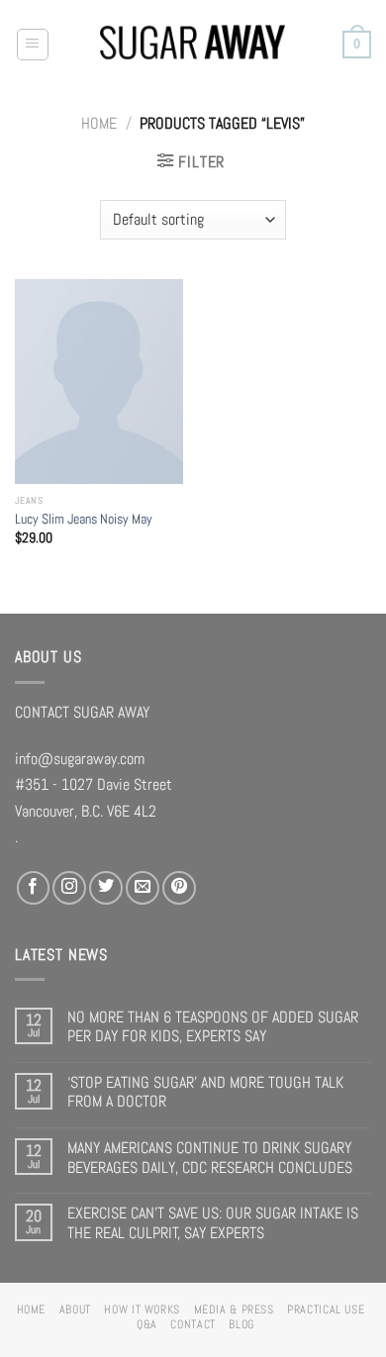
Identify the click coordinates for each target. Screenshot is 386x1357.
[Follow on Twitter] (106, 888)
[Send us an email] (142, 888)
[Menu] (33, 45)
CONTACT (192, 1324)
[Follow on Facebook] (33, 888)
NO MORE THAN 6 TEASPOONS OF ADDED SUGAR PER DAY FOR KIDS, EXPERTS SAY (212, 1027)
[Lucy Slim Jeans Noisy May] (99, 381)
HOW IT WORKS (142, 1309)
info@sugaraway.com (80, 758)
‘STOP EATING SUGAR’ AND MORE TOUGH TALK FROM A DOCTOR (205, 1092)
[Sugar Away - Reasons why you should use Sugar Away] (193, 45)
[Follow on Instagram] (69, 888)
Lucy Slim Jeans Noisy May (83, 519)
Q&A (147, 1324)
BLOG (241, 1324)
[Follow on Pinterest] (179, 888)
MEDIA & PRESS (234, 1309)
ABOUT (75, 1309)
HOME (32, 1309)
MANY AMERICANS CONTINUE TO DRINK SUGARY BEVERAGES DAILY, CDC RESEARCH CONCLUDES (209, 1157)
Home (99, 123)
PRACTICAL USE (325, 1309)
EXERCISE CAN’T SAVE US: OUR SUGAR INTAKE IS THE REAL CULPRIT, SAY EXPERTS (212, 1223)
